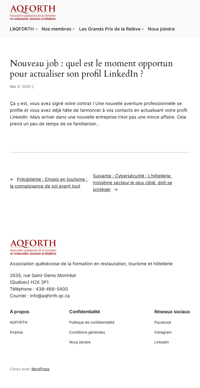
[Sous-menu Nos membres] (73, 29)
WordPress (40, 369)
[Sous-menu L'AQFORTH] (36, 29)
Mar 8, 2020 (20, 86)
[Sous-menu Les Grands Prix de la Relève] (142, 29)
